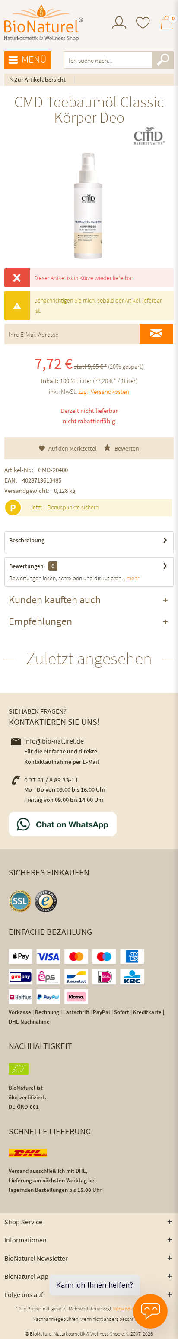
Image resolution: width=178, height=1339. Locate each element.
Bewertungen (26, 566)
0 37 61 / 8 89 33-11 (51, 780)
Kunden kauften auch (55, 599)
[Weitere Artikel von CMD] (149, 136)
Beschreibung (26, 540)
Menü (34, 59)
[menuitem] (119, 24)
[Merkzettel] (143, 24)
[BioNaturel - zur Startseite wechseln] (43, 23)
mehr (132, 578)
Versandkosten (129, 1308)
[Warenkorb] (167, 26)
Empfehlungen (40, 621)
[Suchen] (163, 60)
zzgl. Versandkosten (103, 391)
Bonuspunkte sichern (73, 507)
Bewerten (126, 448)
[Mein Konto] (119, 26)
